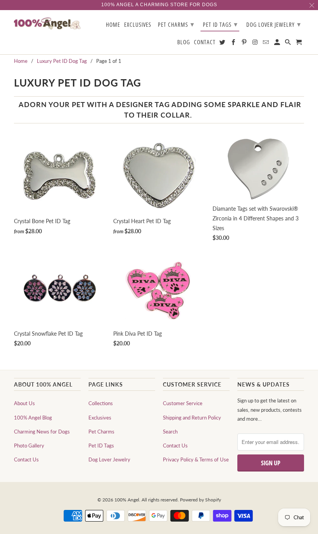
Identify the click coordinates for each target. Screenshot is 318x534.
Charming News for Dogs (42, 431)
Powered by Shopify (200, 500)
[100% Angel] (47, 23)
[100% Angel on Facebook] (233, 44)
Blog (183, 42)
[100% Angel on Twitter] (222, 44)
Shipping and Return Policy (192, 417)
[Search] (288, 44)
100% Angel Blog (33, 417)
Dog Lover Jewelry (109, 459)
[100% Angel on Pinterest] (244, 44)
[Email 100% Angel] (266, 44)
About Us (24, 403)
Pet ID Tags (101, 445)
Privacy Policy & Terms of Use (196, 459)
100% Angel (126, 500)
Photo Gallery (29, 445)
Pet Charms (101, 431)
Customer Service (182, 403)
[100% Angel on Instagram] (255, 44)
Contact (205, 42)
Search (170, 431)
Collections (100, 403)
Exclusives (99, 417)
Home (113, 24)
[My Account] (277, 44)
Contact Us (26, 459)
